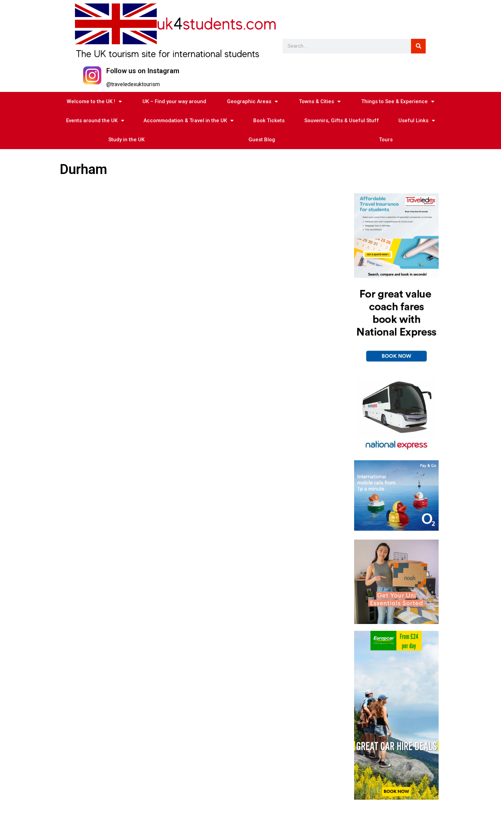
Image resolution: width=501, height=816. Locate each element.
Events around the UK (92, 120)
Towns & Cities (316, 101)
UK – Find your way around (174, 101)
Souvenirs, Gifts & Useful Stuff (341, 120)
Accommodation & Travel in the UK (185, 120)
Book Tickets (269, 120)
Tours (386, 140)
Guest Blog (261, 140)
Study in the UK (126, 140)
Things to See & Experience (394, 101)
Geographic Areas (249, 101)
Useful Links (413, 120)
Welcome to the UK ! (91, 101)
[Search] (418, 46)
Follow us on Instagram (142, 71)
